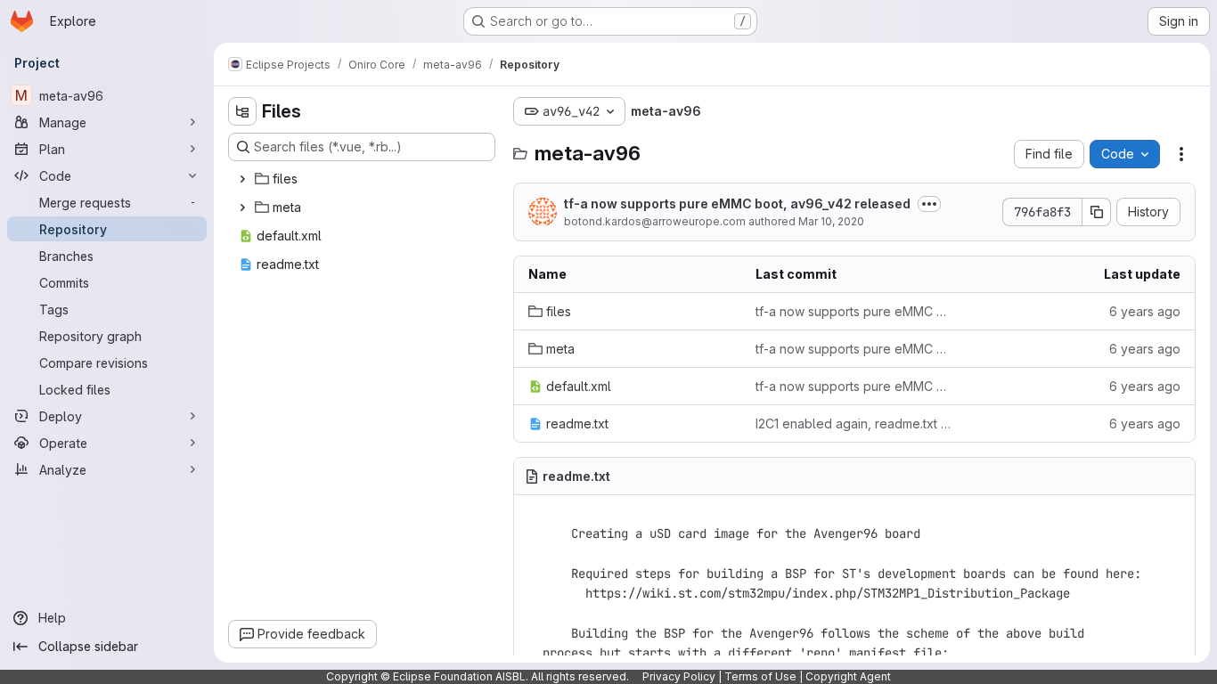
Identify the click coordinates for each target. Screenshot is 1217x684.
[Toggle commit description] (929, 204)
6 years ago (1144, 311)
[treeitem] (363, 179)
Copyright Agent (848, 676)
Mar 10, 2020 (831, 221)
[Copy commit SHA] (1096, 212)
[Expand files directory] (242, 179)
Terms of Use (760, 676)
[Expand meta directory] (242, 207)
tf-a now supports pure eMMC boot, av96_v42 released (737, 203)
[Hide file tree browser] (242, 111)
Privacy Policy (678, 676)
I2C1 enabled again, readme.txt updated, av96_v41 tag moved (855, 423)
